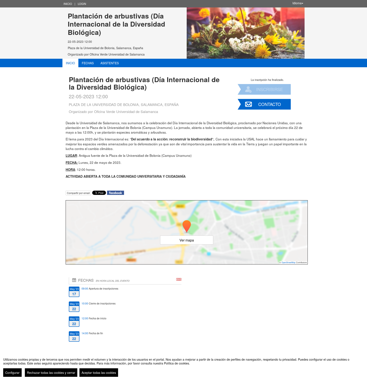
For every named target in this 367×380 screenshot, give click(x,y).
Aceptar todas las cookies (99, 372)
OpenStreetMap (288, 262)
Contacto (269, 104)
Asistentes (109, 63)
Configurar (12, 372)
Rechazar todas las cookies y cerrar (51, 372)
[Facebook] (115, 192)
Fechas (88, 63)
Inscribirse (269, 89)
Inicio (68, 4)
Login (82, 4)
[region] (183, 365)
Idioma (297, 3)
